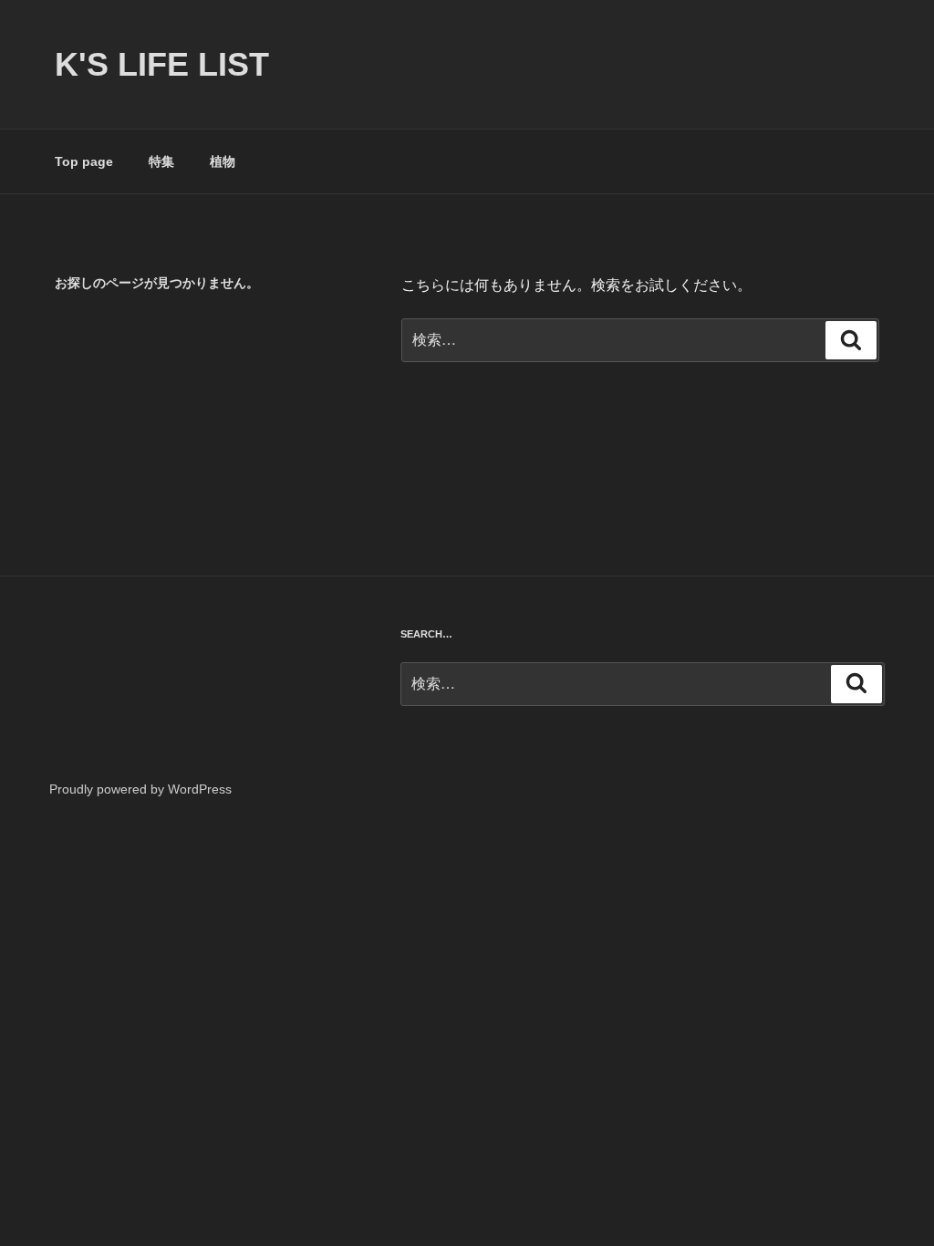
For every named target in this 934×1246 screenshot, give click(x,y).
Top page (84, 161)
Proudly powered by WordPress (140, 789)
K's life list (162, 64)
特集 (161, 161)
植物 (222, 161)
